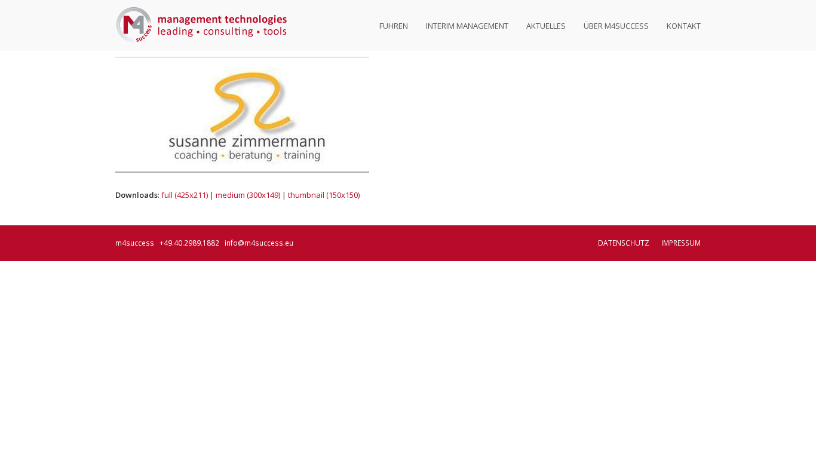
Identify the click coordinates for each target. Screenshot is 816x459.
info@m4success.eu (259, 243)
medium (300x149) (248, 194)
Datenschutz (623, 243)
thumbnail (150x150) (324, 194)
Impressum (681, 243)
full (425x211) (184, 194)
